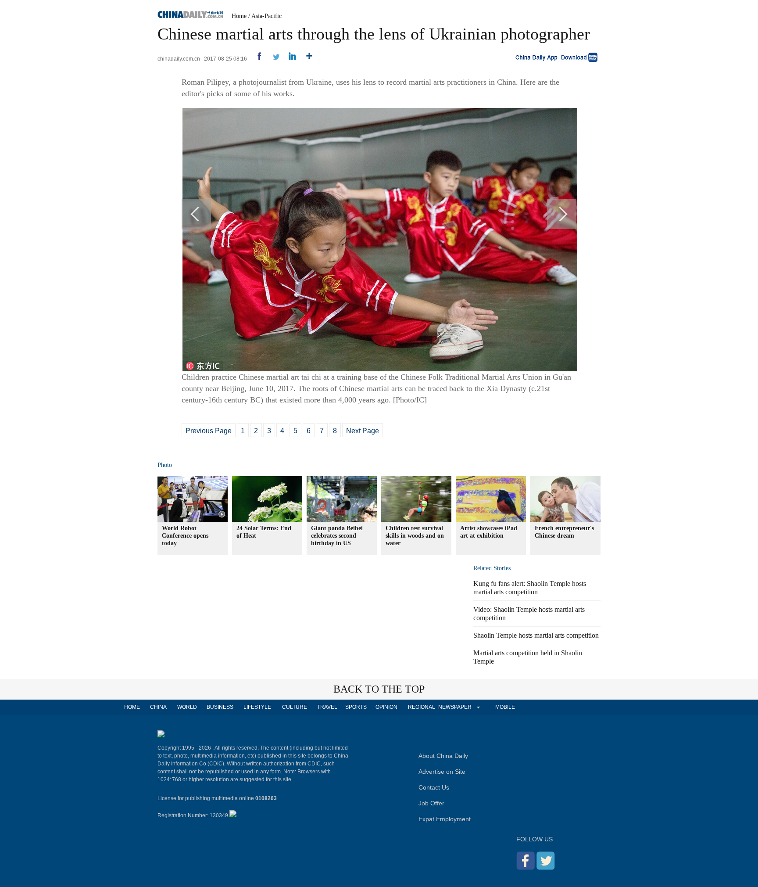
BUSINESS (220, 707)
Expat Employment (444, 818)
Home (239, 16)
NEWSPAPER (454, 707)
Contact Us (433, 787)
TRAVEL (327, 707)
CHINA (158, 707)
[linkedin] (289, 59)
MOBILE (505, 707)
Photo (164, 465)
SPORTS (356, 707)
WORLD (187, 707)
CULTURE (294, 707)
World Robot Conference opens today (185, 535)
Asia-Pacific (266, 16)
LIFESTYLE (257, 707)
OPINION (386, 707)
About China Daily (443, 755)
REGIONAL (421, 707)
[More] (306, 59)
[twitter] (272, 59)
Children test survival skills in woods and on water (415, 535)
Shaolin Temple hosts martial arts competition (536, 635)
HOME (132, 707)
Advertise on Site (441, 771)
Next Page (362, 431)
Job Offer (431, 803)
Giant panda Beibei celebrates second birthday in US (337, 535)
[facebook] (256, 59)
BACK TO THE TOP (379, 689)
